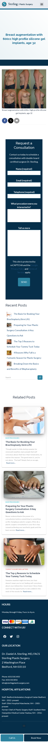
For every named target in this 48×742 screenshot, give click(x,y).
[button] (42, 4)
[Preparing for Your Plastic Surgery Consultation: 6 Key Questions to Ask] (24, 484)
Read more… (11, 463)
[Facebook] (5, 636)
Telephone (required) (24, 192)
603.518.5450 (14, 676)
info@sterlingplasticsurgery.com (15, 683)
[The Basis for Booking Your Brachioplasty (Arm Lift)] (24, 420)
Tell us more (24, 228)
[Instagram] (18, 636)
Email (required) (24, 180)
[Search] (40, 377)
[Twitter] (11, 636)
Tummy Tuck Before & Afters (17, 569)
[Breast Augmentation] (24, 214)
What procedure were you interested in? (24, 205)
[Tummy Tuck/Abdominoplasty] (24, 211)
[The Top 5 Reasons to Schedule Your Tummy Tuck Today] (24, 551)
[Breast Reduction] (24, 217)
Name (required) (24, 169)
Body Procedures (12, 438)
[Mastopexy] (24, 219)
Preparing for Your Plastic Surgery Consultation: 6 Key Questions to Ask (22, 330)
